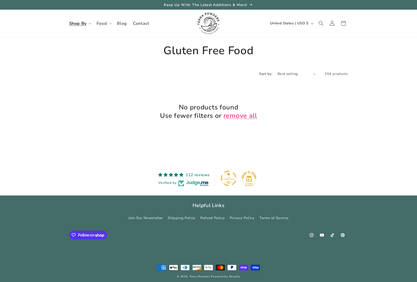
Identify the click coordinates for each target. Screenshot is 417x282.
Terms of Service (274, 217)
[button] (79, 23)
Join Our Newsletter (145, 217)
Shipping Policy (181, 217)
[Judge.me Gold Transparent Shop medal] (228, 178)
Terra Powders (199, 276)
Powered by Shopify (225, 276)
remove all (240, 116)
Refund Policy (212, 217)
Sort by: (265, 73)
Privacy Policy (242, 217)
